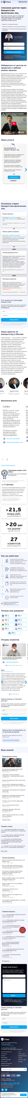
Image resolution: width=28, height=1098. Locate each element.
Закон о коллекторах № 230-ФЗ (10, 805)
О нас (19, 1051)
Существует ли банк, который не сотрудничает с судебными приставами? (13, 775)
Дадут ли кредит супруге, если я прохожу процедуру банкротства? (13, 878)
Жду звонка (14, 320)
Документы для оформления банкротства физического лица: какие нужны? (13, 796)
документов (12, 217)
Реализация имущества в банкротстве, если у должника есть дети (13, 926)
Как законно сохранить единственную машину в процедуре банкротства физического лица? (12, 872)
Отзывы (20, 1057)
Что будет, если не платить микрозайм (12, 801)
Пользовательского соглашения (17, 323)
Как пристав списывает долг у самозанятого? (10, 889)
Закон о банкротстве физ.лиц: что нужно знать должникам (13, 815)
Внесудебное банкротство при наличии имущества (12, 932)
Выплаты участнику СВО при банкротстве (11, 955)
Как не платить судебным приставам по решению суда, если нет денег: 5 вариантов (14, 785)
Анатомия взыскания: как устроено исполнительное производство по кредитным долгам (13, 831)
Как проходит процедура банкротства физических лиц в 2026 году (12, 769)
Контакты (20, 1061)
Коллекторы (4, 1053)
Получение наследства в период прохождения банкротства (13, 920)
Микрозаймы (4, 1057)
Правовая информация (7, 1045)
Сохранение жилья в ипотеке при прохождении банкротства (13, 949)
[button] (6, 665)
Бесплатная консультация (14, 52)
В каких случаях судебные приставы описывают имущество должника (12, 835)
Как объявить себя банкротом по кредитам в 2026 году (13, 790)
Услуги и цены (21, 1053)
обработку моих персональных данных (17, 324)
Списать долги (14, 177)
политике (8, 1096)
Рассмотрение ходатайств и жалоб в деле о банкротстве (13, 915)
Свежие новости (5, 1065)
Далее (14, 995)
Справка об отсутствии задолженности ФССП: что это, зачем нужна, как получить (13, 846)
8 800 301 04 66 (22, 2)
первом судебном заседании (12, 235)
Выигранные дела (22, 1055)
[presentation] (25, 170)
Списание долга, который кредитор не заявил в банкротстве (13, 937)
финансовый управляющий (17, 237)
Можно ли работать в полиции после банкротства (12, 895)
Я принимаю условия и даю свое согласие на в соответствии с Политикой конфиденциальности (14, 57)
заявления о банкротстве (9, 219)
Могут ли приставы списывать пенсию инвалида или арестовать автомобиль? (12, 866)
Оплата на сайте (22, 1059)
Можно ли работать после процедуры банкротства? (12, 884)
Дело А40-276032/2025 (12, 662)
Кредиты (3, 1055)
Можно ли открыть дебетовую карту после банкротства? (13, 860)
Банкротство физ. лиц (6, 1051)
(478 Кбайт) (11, 740)
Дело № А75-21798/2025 (13, 438)
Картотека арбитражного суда (15, 442)
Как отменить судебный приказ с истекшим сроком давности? (13, 900)
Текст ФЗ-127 (4, 1061)
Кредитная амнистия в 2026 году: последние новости (11, 810)
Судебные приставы (6, 1059)
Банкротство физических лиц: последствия (13, 780)
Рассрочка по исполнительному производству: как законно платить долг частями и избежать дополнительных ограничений (12, 841)
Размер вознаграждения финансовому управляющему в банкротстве (10, 944)
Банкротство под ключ (6, 1063)
